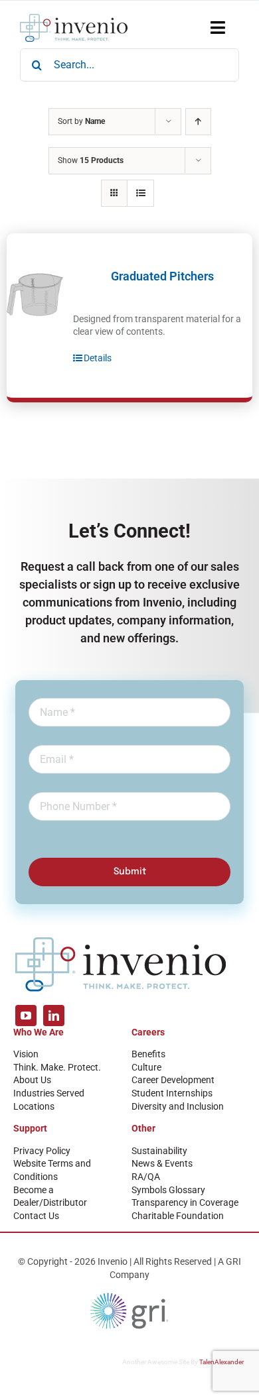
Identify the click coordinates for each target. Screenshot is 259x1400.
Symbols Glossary (168, 1190)
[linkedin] (53, 1015)
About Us (32, 1080)
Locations (33, 1106)
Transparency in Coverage (184, 1202)
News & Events (162, 1163)
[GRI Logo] (129, 1296)
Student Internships (172, 1093)
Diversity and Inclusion (177, 1106)
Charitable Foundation (177, 1215)
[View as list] (140, 193)
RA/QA (145, 1176)
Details (98, 358)
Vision (26, 1054)
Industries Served (48, 1093)
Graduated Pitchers (162, 276)
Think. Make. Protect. (57, 1067)
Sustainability (159, 1150)
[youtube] (26, 1015)
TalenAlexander (221, 1362)
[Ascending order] (198, 121)
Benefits (148, 1054)
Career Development (173, 1080)
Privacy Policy (41, 1150)
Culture (146, 1067)
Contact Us (36, 1215)
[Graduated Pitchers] (35, 294)
